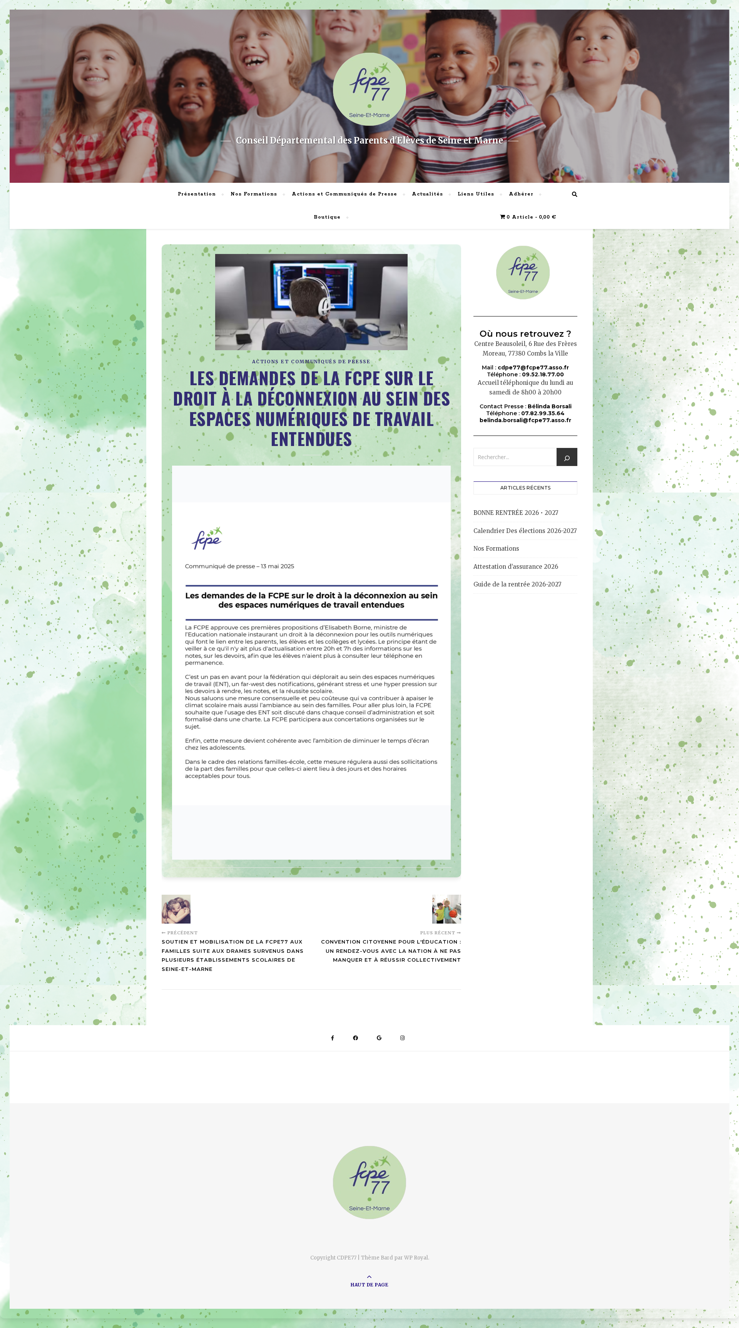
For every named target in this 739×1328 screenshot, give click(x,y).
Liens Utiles (476, 194)
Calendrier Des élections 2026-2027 (525, 531)
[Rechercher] (567, 458)
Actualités (427, 194)
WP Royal (416, 1258)
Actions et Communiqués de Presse (344, 194)
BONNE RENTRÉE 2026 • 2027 (515, 512)
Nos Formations (254, 194)
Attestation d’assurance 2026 (515, 566)
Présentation (197, 194)
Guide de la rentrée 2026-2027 (517, 584)
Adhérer (521, 194)
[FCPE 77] (369, 89)
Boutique (327, 217)
